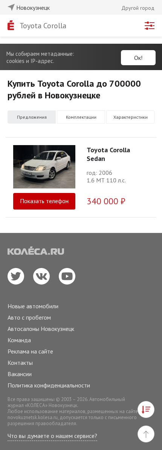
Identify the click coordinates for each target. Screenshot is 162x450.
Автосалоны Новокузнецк (41, 328)
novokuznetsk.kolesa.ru (33, 417)
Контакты (20, 362)
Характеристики (130, 117)
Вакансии (20, 374)
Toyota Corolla (43, 26)
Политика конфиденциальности (49, 385)
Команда (19, 340)
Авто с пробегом (29, 317)
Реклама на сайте (30, 351)
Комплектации (81, 117)
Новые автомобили (33, 306)
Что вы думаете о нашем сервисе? (52, 435)
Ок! (138, 57)
